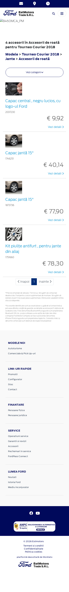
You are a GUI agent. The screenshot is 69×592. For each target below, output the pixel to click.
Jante (10, 58)
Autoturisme (15, 348)
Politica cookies (33, 551)
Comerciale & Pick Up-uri (22, 353)
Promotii (13, 374)
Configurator (15, 379)
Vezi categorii (33, 72)
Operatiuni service (18, 436)
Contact (12, 389)
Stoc (10, 384)
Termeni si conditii (33, 545)
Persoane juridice (17, 415)
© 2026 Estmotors (33, 541)
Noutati (12, 477)
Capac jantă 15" (19, 153)
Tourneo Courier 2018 (40, 54)
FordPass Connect (18, 456)
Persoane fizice (16, 410)
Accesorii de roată (34, 58)
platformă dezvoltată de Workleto (34, 557)
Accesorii (13, 446)
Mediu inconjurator (18, 487)
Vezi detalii (55, 127)
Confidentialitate (33, 548)
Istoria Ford (14, 482)
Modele (11, 54)
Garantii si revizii (17, 441)
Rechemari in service (19, 451)
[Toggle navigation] (62, 13)
